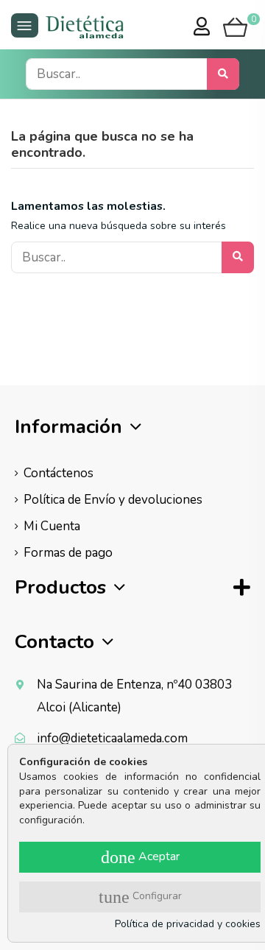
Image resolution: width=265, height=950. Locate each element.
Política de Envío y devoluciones (113, 499)
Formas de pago (68, 552)
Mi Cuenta (52, 526)
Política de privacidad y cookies (188, 924)
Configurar (140, 897)
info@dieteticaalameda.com (112, 738)
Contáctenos (58, 473)
